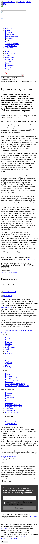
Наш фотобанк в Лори (13, 407)
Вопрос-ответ (10, 57)
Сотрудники (9, 397)
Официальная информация (15, 384)
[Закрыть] (2, 466)
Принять (4, 542)
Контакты (8, 401)
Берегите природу (12, 36)
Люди (7, 63)
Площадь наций (11, 34)
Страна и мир (10, 59)
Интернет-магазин (12, 42)
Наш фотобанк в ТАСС (13, 405)
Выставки (9, 38)
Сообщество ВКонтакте (14, 422)
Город (7, 51)
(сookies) (4, 528)
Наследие (8, 28)
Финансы (8, 61)
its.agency (33, 517)
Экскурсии (9, 48)
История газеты (11, 399)
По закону (9, 32)
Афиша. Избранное (12, 44)
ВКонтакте (32, 259)
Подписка (9, 393)
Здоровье (8, 55)
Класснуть (13, 273)
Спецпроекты (10, 53)
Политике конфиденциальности (14, 537)
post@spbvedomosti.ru (9, 457)
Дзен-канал (9, 420)
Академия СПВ (11, 46)
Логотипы (9, 403)
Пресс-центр (10, 65)
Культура (8, 67)
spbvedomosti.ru (6, 307)
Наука (7, 30)
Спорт (7, 69)
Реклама (8, 395)
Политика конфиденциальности (17, 386)
